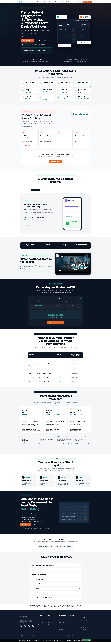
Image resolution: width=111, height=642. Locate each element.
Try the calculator (55, 161)
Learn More (28, 225)
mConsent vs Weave (43, 546)
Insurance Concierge (48, 189)
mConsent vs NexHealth (55, 546)
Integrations (51, 1)
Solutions (39, 1)
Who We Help (44, 1)
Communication (76, 189)
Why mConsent (58, 1)
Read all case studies (54, 449)
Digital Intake (36, 189)
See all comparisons (68, 546)
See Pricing (36, 524)
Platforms (32, 1)
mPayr (58, 189)
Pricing (63, 1)
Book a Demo (86, 1)
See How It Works (41, 40)
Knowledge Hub (69, 1)
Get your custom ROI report (55, 322)
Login (80, 1)
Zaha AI (66, 189)
